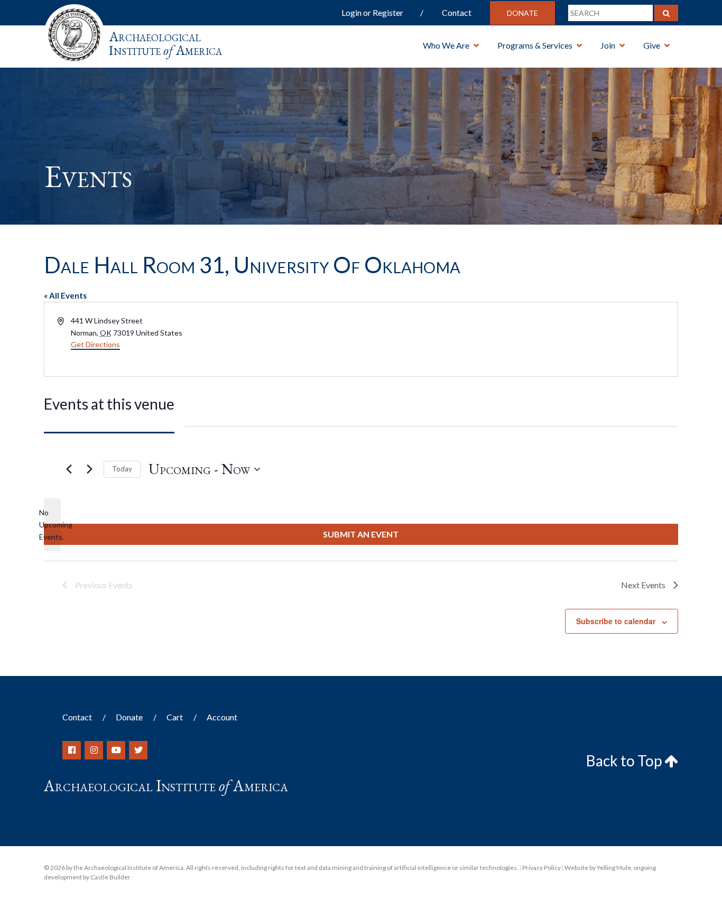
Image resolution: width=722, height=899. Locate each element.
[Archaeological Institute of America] (74, 31)
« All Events (65, 295)
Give (651, 45)
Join (607, 45)
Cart (174, 717)
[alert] (52, 524)
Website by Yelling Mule (597, 868)
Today (122, 469)
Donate (522, 12)
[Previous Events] (68, 469)
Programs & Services (534, 45)
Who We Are (446, 45)
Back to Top (625, 761)
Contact (456, 12)
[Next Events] (89, 469)
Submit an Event (361, 534)
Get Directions (95, 344)
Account (222, 717)
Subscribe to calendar (615, 621)
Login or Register (372, 12)
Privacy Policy (541, 868)
